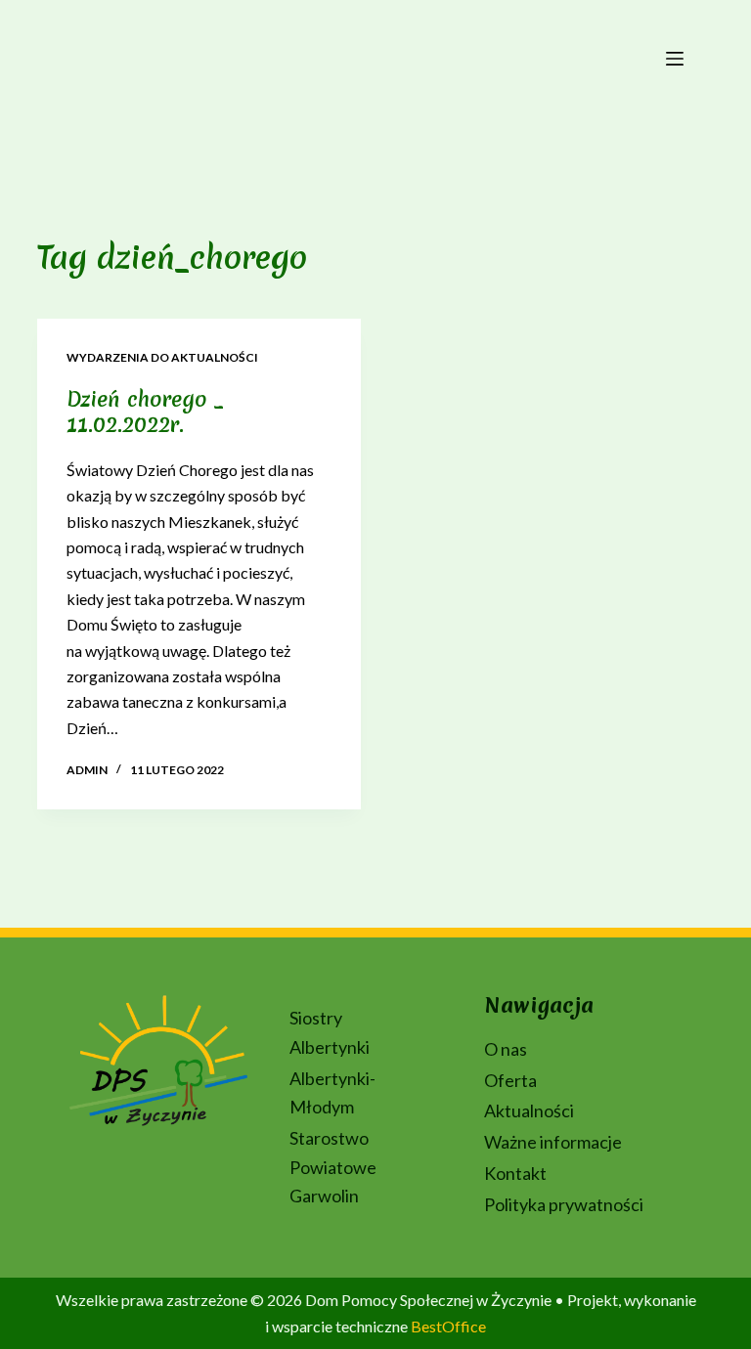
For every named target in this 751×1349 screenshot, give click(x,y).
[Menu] (675, 58)
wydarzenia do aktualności (162, 357)
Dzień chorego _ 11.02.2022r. (145, 412)
